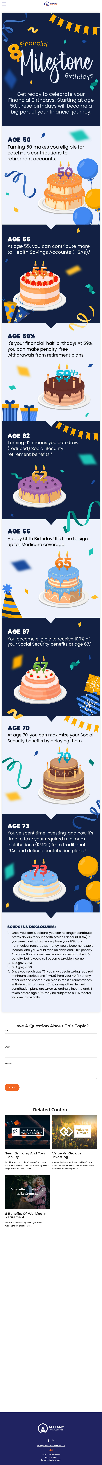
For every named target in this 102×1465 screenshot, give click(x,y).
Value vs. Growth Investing (66, 1155)
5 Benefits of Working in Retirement (25, 1215)
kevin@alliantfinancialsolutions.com (51, 1445)
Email (7, 1046)
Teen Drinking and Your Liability (25, 1155)
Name (7, 1030)
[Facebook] (48, 1440)
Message (8, 1063)
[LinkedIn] (53, 1440)
